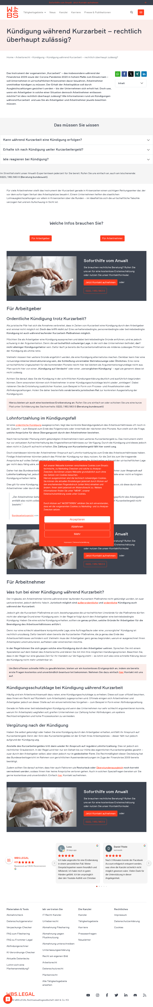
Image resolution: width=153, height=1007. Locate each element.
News (52, 12)
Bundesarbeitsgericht (23, 515)
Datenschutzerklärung (127, 921)
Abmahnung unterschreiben (58, 943)
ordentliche (110, 602)
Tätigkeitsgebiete (33, 12)
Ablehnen (77, 526)
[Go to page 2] (101, 886)
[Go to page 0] (96, 886)
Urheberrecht (50, 921)
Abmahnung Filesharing (55, 927)
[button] (117, 74)
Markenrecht (50, 974)
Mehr (77, 533)
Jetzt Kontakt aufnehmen (100, 282)
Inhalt (121, 83)
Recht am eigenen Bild (55, 956)
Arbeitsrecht (23, 57)
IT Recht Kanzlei (51, 914)
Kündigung (38, 57)
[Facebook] (107, 995)
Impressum (120, 914)
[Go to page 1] (99, 886)
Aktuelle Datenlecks (18, 958)
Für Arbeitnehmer (112, 238)
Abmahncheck (15, 914)
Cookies (118, 927)
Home (10, 57)
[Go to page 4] (106, 886)
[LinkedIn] (126, 995)
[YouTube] (88, 995)
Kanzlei (63, 12)
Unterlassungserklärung (56, 949)
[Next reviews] (148, 863)
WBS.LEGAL (21, 858)
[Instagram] (97, 995)
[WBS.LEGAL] (13, 12)
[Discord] (135, 995)
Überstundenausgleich (109, 767)
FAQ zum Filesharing (18, 933)
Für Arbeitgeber (41, 238)
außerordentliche (88, 602)
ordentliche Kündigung (28, 424)
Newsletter (84, 939)
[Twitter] (116, 995)
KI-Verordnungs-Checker (21, 952)
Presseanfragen (87, 933)
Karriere (76, 12)
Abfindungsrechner (18, 946)
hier (121, 672)
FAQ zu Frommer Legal (19, 939)
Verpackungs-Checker (19, 927)
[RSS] (144, 995)
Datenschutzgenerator (20, 921)
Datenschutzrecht (52, 968)
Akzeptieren (77, 519)
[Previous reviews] (54, 863)
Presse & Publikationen (97, 12)
